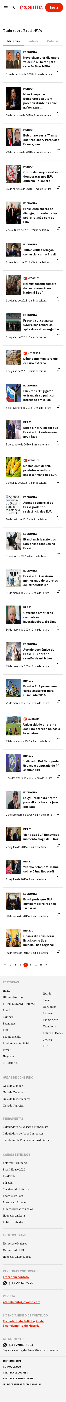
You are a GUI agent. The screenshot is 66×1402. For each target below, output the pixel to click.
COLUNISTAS (11, 1063)
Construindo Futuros (16, 1189)
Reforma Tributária (15, 1163)
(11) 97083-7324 (21, 1345)
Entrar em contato (16, 1277)
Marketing (49, 1006)
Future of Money (53, 1033)
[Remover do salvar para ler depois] (58, 73)
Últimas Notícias (13, 997)
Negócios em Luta (14, 1215)
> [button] (46, 964)
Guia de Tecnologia (15, 1092)
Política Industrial (14, 1222)
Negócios (8, 1056)
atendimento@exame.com (21, 1302)
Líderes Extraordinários (18, 1209)
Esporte (48, 1013)
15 (41, 964)
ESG (5, 1030)
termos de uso (12, 1366)
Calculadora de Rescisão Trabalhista (25, 1127)
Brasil (6, 1010)
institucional (12, 1361)
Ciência (47, 1039)
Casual (47, 1000)
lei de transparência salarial (22, 1384)
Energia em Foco (13, 1196)
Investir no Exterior (15, 1202)
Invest (6, 1050)
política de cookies (15, 1372)
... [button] (36, 964)
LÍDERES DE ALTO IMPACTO (20, 1004)
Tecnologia (50, 1026)
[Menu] (6, 7)
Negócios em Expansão (17, 1256)
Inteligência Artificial (16, 1043)
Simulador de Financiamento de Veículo (27, 1140)
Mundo (47, 993)
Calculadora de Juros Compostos (23, 1133)
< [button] (5, 964)
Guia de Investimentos (16, 1099)
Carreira (8, 1017)
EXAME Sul (9, 1176)
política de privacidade (18, 1378)
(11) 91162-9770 (21, 1283)
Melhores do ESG (13, 1250)
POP (45, 1046)
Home (6, 990)
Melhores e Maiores (15, 1243)
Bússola (8, 1182)
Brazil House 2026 (14, 1169)
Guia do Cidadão (13, 1086)
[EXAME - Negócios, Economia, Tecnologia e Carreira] (31, 7)
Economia (9, 1023)
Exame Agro (50, 1020)
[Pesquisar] (13, 7)
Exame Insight (12, 1036)
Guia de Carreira (13, 1105)
